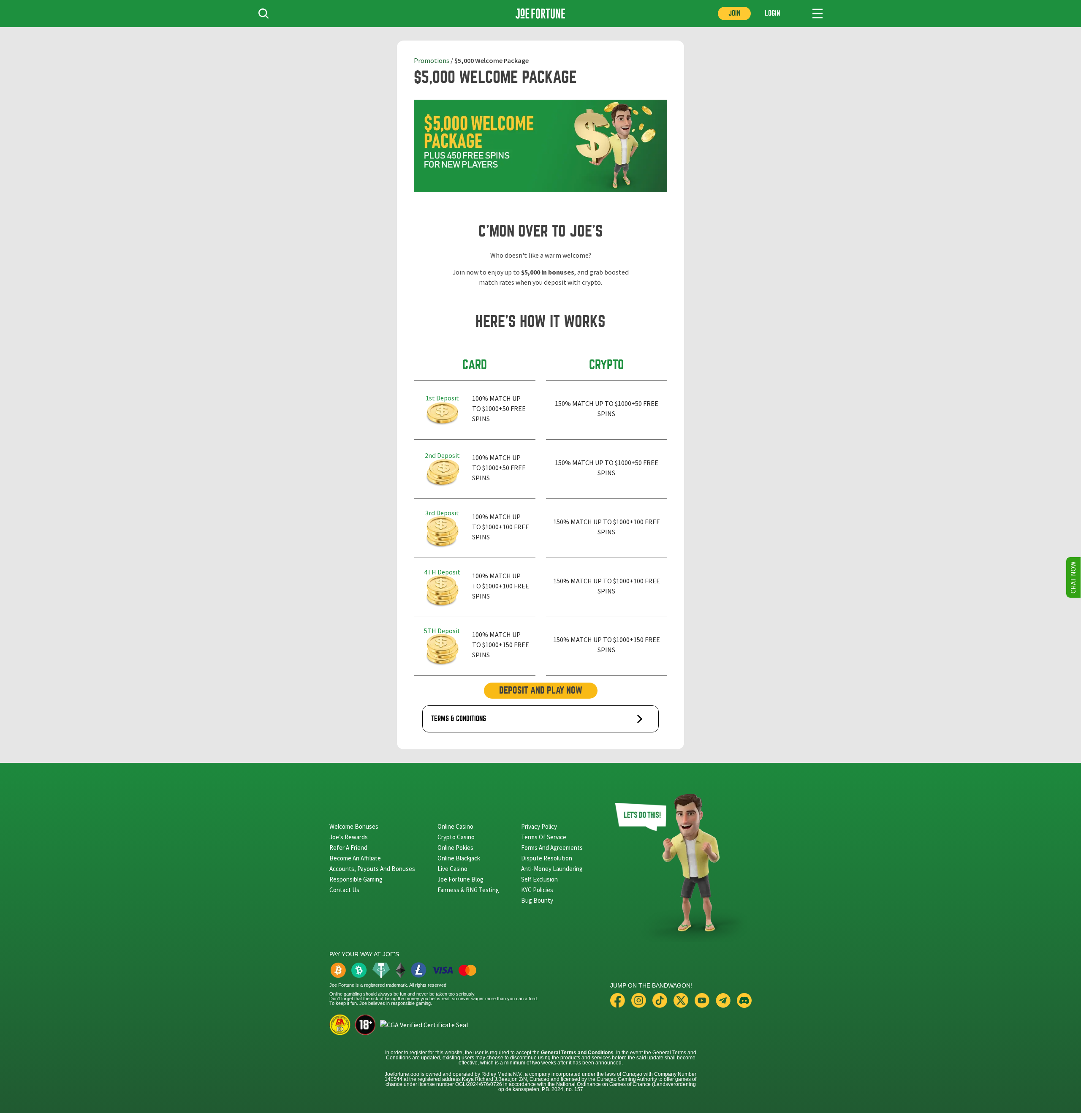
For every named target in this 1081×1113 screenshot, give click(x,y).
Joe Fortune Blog (460, 879)
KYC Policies (537, 890)
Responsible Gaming (356, 879)
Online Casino (455, 826)
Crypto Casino (456, 837)
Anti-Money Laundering (552, 868)
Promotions (431, 60)
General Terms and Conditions (577, 1053)
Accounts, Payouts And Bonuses (372, 868)
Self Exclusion (539, 879)
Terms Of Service (543, 837)
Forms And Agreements (552, 847)
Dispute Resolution (546, 858)
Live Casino (452, 868)
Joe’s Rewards (348, 837)
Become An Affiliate (355, 858)
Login (772, 13)
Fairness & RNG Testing (468, 890)
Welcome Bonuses (353, 826)
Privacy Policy (539, 826)
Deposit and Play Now (540, 690)
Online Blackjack (458, 858)
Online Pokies (455, 847)
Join (734, 13)
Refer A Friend (348, 847)
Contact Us (344, 890)
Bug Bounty (537, 900)
